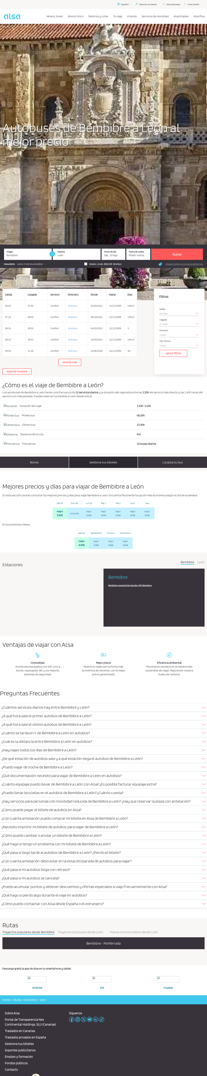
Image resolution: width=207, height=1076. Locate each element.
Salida (162, 309)
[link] (52, 254)
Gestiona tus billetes (19, 1044)
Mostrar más (70, 362)
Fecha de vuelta (136, 252)
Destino (61, 252)
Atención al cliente (148, 4)
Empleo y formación (19, 1057)
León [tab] (201, 562)
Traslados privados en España (25, 1037)
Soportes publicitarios (20, 1050)
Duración (163, 330)
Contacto (11, 1069)
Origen (10, 252)
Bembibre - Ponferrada (103, 943)
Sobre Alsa (12, 1013)
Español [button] (125, 4)
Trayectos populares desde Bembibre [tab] (28, 932)
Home (6, 1000)
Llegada (163, 320)
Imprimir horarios (17, 371)
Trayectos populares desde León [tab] (80, 932)
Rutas (17, 1000)
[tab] (103, 707)
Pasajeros (9, 264)
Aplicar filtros (173, 353)
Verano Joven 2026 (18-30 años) (105, 264)
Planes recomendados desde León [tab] (134, 932)
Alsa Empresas (173, 4)
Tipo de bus (165, 341)
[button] (26, 264)
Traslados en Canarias (20, 1031)
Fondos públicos (16, 1063)
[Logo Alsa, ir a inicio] (12, 16)
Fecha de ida (110, 252)
